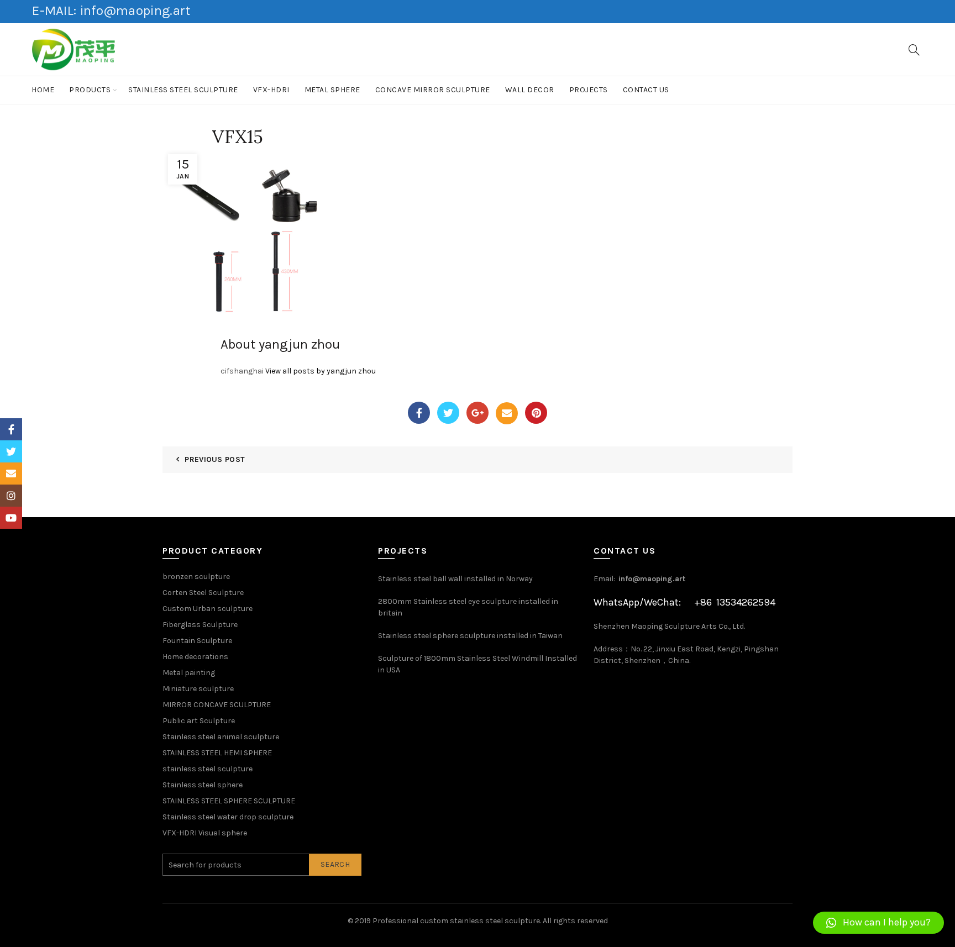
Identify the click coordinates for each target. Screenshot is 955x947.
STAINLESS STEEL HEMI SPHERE (217, 752)
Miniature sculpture (198, 688)
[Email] (507, 413)
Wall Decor (529, 89)
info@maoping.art (651, 578)
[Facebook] (419, 413)
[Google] (477, 413)
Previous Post (215, 459)
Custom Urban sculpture (207, 608)
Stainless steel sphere (202, 785)
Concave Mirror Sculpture (432, 89)
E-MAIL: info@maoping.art (111, 10)
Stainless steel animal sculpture (220, 736)
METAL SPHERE (332, 89)
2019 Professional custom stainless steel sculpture (447, 920)
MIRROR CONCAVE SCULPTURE (216, 704)
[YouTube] (11, 518)
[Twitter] (448, 413)
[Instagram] (11, 496)
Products (90, 89)
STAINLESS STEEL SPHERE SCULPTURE (228, 801)
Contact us (646, 89)
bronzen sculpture (196, 576)
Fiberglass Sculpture (200, 624)
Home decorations (195, 656)
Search (335, 864)
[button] (878, 923)
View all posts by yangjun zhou (320, 371)
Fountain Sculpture (197, 640)
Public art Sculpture (198, 720)
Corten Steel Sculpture (203, 592)
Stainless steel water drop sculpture (227, 817)
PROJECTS (588, 89)
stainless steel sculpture (183, 89)
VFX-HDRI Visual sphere (204, 833)
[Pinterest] (536, 413)
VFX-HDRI (271, 89)
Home (43, 89)
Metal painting (188, 672)
